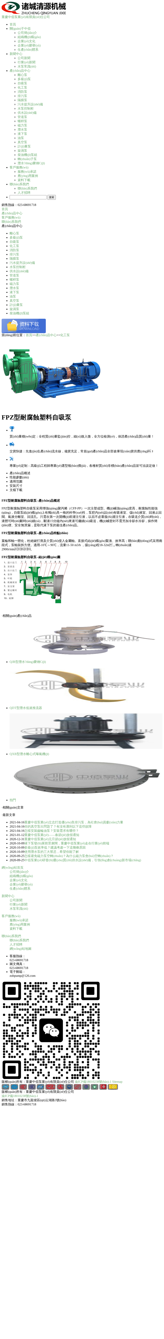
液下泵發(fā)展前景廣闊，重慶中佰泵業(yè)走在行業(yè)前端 (66, 843)
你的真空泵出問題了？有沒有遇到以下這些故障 (58, 826)
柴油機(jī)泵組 (27, 154)
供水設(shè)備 (27, 112)
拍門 (13, 800)
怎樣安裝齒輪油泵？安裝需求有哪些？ (51, 830)
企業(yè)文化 (26, 41)
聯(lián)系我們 (19, 184)
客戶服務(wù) (19, 167)
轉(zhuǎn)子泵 (27, 159)
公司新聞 (24, 58)
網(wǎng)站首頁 (12, 867)
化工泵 (22, 87)
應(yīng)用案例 (28, 175)
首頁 (13, 24)
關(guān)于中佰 (20, 28)
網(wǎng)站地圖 (20, 948)
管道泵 (22, 117)
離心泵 (22, 75)
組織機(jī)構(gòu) (29, 37)
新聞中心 (16, 53)
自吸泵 (22, 83)
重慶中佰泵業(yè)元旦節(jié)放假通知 (50, 839)
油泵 (21, 138)
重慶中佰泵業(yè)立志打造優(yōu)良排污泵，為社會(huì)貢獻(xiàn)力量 (73, 822)
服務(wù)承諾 (27, 171)
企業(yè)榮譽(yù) (29, 45)
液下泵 (22, 133)
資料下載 (24, 180)
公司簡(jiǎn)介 (27, 32)
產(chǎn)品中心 (20, 70)
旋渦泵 (22, 150)
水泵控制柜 (26, 108)
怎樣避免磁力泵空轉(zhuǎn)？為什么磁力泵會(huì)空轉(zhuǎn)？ (69, 856)
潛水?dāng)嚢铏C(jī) (31, 163)
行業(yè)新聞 (26, 62)
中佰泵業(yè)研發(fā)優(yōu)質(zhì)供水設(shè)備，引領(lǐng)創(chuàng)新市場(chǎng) (82, 860)
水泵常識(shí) (27, 66)
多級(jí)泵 (24, 79)
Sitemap (117, 1081)
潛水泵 (22, 129)
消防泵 (22, 91)
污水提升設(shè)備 (30, 104)
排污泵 (22, 96)
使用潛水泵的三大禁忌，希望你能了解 (51, 851)
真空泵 (22, 142)
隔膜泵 (22, 100)
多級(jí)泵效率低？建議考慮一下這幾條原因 (55, 847)
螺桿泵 (22, 121)
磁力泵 (22, 125)
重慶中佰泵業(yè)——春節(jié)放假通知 (51, 835)
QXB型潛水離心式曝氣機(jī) (29, 754)
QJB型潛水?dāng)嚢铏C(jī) (28, 661)
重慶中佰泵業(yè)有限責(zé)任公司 (26, 17)
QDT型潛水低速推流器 (26, 708)
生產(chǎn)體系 (28, 49)
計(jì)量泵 (24, 146)
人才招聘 (24, 192)
